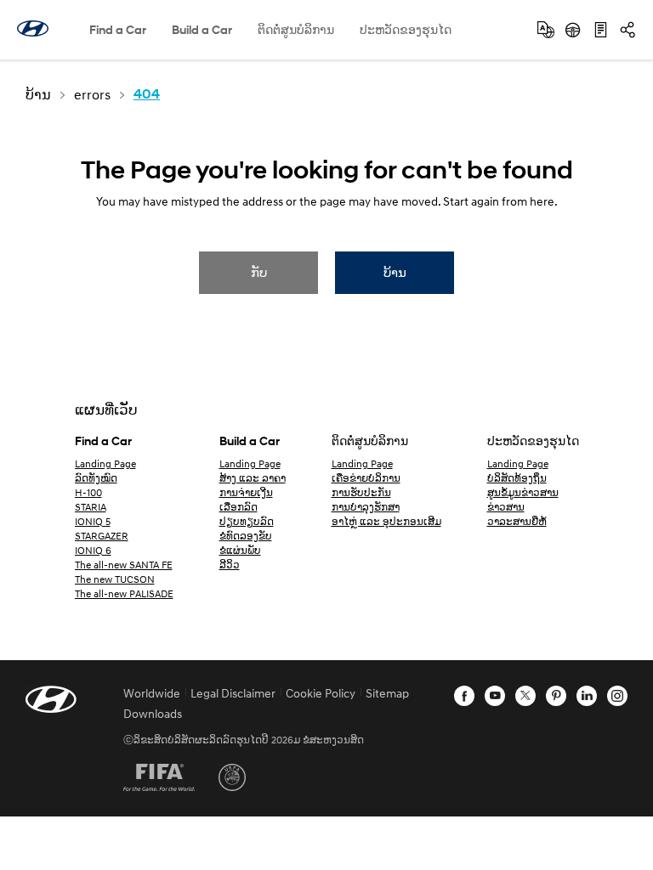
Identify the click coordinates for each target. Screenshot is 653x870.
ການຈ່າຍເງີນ (246, 492)
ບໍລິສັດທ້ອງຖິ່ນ (517, 478)
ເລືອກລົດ (238, 506)
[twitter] (525, 696)
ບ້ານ (394, 272)
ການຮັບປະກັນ (361, 492)
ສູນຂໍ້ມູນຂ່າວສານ (523, 492)
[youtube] (495, 696)
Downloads (152, 713)
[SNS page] (627, 29)
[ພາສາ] (545, 29)
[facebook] (464, 696)
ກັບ (259, 272)
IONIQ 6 (93, 550)
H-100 (88, 492)
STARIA (90, 506)
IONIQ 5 (93, 521)
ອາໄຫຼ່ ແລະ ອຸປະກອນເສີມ (386, 521)
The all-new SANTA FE (124, 564)
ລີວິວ (229, 564)
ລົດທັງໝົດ (96, 478)
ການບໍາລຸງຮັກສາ (366, 506)
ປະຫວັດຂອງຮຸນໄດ (405, 29)
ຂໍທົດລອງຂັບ (245, 535)
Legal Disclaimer (232, 693)
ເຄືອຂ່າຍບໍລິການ (366, 478)
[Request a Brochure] (600, 29)
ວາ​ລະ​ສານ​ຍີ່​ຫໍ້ (517, 521)
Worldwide (151, 693)
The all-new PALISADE (124, 593)
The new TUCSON (115, 579)
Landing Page (105, 463)
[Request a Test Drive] (573, 29)
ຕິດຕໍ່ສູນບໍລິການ (296, 29)
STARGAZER (101, 535)
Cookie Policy (320, 693)
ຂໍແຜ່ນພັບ (240, 550)
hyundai (32, 28)
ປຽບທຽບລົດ (246, 521)
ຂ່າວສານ (506, 506)
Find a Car (117, 29)
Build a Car (202, 29)
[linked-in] (586, 696)
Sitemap (387, 693)
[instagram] (617, 696)
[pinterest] (556, 696)
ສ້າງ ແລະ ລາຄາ (252, 478)
